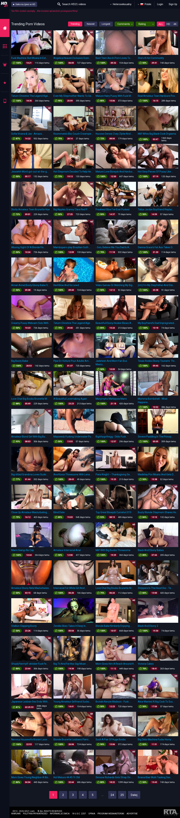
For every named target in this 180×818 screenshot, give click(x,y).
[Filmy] (4, 28)
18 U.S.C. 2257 (79, 813)
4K (174, 24)
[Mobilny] (4, 101)
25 (122, 795)
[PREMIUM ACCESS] (4, 64)
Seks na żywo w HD (25, 4)
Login (160, 4)
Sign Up (173, 4)
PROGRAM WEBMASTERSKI (111, 813)
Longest (106, 24)
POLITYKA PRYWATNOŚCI (35, 813)
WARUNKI (16, 813)
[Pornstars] (4, 83)
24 (112, 795)
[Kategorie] (4, 46)
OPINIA (91, 813)
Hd (168, 24)
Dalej (134, 795)
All (161, 24)
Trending (75, 24)
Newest (91, 24)
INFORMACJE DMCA (59, 813)
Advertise (132, 813)
